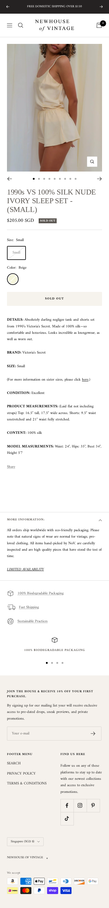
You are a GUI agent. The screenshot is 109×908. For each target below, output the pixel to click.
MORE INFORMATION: (26, 519)
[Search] (20, 25)
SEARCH (14, 763)
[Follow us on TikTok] (67, 818)
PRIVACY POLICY (21, 773)
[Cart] (99, 25)
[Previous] (9, 179)
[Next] (99, 179)
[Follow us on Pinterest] (93, 805)
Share (11, 467)
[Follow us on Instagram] (80, 805)
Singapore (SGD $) (22, 841)
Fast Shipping (29, 607)
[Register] (93, 734)
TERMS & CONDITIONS (27, 783)
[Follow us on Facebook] (67, 805)
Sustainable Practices (32, 621)
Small (16, 252)
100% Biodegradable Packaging (40, 593)
